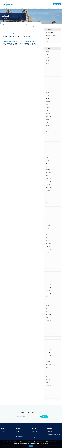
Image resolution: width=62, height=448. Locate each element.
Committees (34, 435)
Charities (33, 437)
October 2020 (48, 255)
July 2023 (47, 157)
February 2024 (48, 137)
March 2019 (48, 311)
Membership (41, 8)
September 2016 (48, 394)
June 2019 (47, 302)
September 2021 (48, 222)
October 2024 (48, 113)
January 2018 (48, 352)
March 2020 (48, 275)
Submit (44, 416)
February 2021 (48, 243)
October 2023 (48, 148)
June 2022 (47, 196)
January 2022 (48, 210)
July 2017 (47, 370)
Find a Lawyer (57, 4)
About (9, 8)
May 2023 (47, 163)
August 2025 (48, 83)
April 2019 (47, 308)
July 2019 (47, 299)
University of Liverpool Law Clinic (53, 434)
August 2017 (48, 367)
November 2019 (48, 287)
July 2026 (47, 54)
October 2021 (48, 219)
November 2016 (48, 388)
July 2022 (47, 193)
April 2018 (47, 343)
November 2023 (48, 145)
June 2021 (47, 231)
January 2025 (48, 104)
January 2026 (48, 72)
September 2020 (48, 258)
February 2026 (48, 69)
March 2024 (48, 134)
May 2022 (47, 199)
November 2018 (48, 323)
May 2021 (47, 234)
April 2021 (47, 237)
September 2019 (48, 293)
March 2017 (48, 379)
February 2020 (48, 278)
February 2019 (48, 314)
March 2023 (48, 169)
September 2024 (48, 116)
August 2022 (48, 190)
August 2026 (48, 51)
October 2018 (48, 326)
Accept (31, 446)
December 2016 (48, 385)
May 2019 (47, 305)
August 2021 (48, 225)
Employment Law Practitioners (51, 35)
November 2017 (48, 358)
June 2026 (47, 57)
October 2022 (48, 184)
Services (34, 8)
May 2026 (47, 60)
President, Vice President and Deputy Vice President (37, 433)
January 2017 (48, 382)
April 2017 (47, 376)
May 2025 (47, 92)
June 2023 (47, 160)
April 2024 (47, 131)
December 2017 (48, 355)
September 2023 (48, 151)
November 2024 (48, 110)
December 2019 (48, 284)
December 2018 (48, 320)
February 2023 (48, 172)
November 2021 (48, 216)
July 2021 (47, 228)
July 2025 (47, 86)
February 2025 (48, 101)
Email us (2, 431)
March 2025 (48, 98)
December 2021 (48, 213)
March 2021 (48, 240)
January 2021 (48, 246)
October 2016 (48, 391)
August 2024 (48, 119)
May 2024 (47, 128)
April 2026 (47, 63)
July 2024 (47, 122)
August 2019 (48, 296)
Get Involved (34, 431)
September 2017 (48, 364)
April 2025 (47, 95)
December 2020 (48, 249)
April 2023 (47, 166)
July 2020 (47, 264)
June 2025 (47, 89)
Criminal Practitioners (49, 32)
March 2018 (48, 346)
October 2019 (48, 290)
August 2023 (48, 154)
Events (28, 8)
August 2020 (48, 261)
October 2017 (48, 361)
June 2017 (47, 373)
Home (4, 8)
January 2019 (48, 317)
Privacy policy (45, 443)
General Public (50, 8)
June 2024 (47, 125)
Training (21, 8)
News (15, 8)
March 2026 (48, 66)
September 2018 (48, 329)
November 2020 (48, 252)
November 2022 (48, 181)
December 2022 (48, 178)
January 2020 (48, 281)
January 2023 (48, 175)
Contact (58, 8)
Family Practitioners (49, 38)
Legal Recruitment (50, 432)
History (33, 439)
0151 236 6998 (4, 433)
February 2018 (48, 349)
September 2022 (48, 187)
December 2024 (48, 107)
